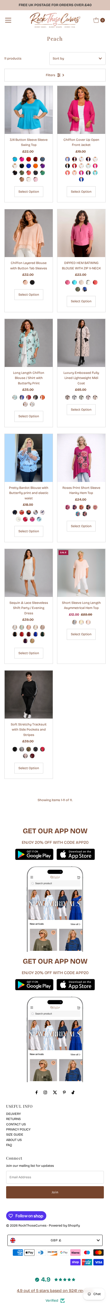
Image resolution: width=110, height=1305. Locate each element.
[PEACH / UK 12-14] (74, 172)
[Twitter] (55, 1092)
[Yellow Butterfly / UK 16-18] (18, 519)
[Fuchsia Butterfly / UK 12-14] (32, 519)
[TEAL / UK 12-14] (74, 282)
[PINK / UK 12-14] (25, 282)
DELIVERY (13, 1114)
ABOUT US (14, 1140)
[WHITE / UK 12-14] (81, 159)
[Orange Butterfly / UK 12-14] (21, 512)
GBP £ (56, 1240)
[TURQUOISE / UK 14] (14, 159)
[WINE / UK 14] (35, 159)
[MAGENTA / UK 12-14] (81, 172)
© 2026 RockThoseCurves (26, 1225)
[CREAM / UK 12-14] (95, 159)
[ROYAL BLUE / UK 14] (28, 165)
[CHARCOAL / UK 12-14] (88, 172)
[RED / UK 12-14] (74, 165)
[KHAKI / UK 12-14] (77, 289)
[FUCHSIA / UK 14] (21, 159)
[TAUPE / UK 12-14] (42, 627)
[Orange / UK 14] (42, 397)
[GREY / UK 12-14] (67, 397)
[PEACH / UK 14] (25, 404)
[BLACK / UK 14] (14, 172)
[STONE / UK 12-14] (81, 165)
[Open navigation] (8, 20)
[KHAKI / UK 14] (21, 172)
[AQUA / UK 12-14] (95, 172)
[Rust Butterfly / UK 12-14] (28, 512)
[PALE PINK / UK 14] (35, 179)
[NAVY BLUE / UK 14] (21, 165)
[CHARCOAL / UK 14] (35, 172)
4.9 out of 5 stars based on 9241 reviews (55, 1290)
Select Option (28, 191)
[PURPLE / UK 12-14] (88, 159)
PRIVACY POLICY (18, 1129)
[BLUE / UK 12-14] (67, 159)
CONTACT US (16, 1124)
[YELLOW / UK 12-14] (81, 622)
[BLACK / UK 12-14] (67, 165)
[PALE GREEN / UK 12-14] (81, 397)
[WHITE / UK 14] (14, 165)
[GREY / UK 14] (21, 749)
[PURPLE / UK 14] (42, 165)
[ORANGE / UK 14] (35, 165)
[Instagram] (45, 1092)
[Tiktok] (73, 1092)
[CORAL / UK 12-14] (67, 172)
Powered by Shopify (64, 1225)
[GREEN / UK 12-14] (42, 634)
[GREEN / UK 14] (42, 172)
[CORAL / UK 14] (28, 172)
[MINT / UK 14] (14, 397)
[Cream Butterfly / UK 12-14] (35, 512)
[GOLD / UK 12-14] (32, 640)
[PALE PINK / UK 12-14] (88, 397)
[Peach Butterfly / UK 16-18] (42, 512)
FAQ (9, 1145)
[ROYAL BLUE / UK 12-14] (81, 179)
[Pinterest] (64, 1092)
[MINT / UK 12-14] (88, 165)
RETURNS (13, 1119)
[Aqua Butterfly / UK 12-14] (39, 519)
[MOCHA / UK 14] (21, 179)
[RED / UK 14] (28, 159)
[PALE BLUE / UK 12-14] (74, 397)
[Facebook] (37, 1092)
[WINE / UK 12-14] (74, 159)
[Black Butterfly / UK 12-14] (14, 512)
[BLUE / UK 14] (42, 159)
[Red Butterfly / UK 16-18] (25, 519)
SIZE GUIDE (14, 1134)
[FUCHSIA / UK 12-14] (95, 165)
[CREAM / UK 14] (28, 179)
